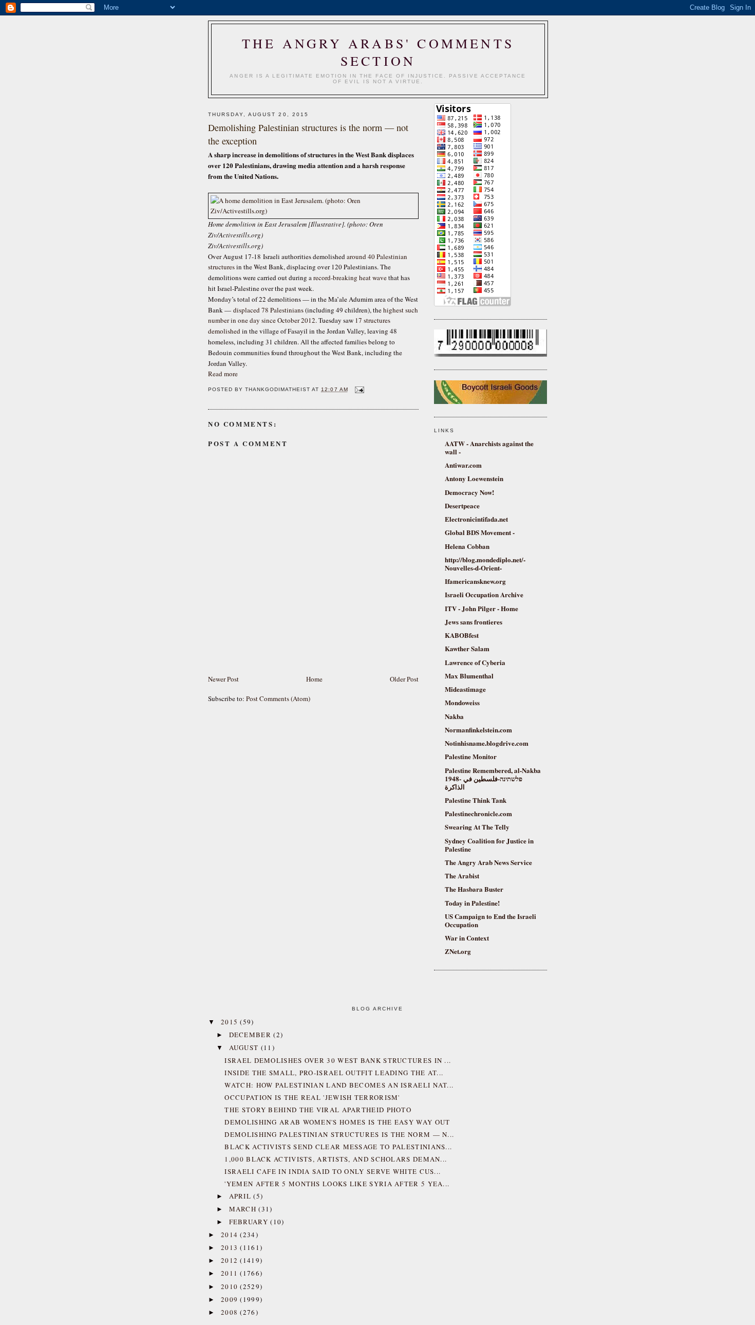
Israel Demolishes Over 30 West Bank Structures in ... (337, 1060)
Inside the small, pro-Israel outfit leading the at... (333, 1072)
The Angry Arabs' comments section (378, 51)
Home (314, 679)
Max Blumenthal (469, 675)
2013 (230, 1247)
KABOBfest (462, 635)
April (241, 1196)
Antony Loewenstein (474, 478)
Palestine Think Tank (475, 800)
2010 (230, 1286)
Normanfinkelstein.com (478, 729)
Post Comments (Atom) (278, 698)
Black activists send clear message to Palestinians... (338, 1146)
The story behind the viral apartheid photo (317, 1109)
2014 (230, 1234)
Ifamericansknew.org (475, 581)
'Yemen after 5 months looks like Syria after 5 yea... (336, 1183)
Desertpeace (462, 505)
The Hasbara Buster (474, 889)
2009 (230, 1299)
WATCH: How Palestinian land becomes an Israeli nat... (339, 1085)
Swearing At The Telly (477, 827)
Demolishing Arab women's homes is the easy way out (337, 1122)
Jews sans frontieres (473, 622)
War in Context (467, 938)
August (245, 1047)
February (250, 1221)
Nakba (454, 716)
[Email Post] (358, 389)
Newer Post (223, 679)
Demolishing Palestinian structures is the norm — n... (339, 1134)
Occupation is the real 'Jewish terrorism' (312, 1097)
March (244, 1208)
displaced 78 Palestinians (268, 310)
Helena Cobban (467, 546)
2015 (230, 1021)
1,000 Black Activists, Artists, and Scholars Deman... (335, 1159)
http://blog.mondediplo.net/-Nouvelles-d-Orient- (485, 564)
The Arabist (462, 875)
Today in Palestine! (472, 903)
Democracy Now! (469, 492)
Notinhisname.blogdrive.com (486, 743)
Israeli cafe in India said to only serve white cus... (332, 1171)
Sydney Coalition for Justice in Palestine (489, 845)
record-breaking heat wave (350, 277)
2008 (230, 1312)
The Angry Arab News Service (488, 862)
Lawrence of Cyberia (475, 662)
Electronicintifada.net (476, 519)
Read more (223, 373)
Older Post (404, 679)
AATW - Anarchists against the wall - (489, 447)
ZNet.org (458, 951)
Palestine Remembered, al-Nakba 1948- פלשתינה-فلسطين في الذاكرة (493, 778)
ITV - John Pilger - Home (481, 608)
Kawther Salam (467, 648)
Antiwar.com (463, 465)
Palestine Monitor (471, 756)
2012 (230, 1260)
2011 (230, 1273)
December (251, 1034)
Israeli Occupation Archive (484, 594)
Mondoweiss (462, 702)
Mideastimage (465, 689)
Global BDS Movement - (480, 532)
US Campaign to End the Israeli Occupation (490, 920)
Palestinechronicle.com (478, 813)
